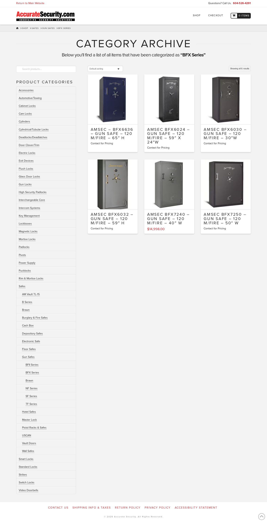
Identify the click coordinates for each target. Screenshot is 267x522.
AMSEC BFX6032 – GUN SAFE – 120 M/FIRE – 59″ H (112, 218)
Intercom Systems (29, 208)
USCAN (26, 435)
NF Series (32, 388)
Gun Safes (28, 357)
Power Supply (27, 263)
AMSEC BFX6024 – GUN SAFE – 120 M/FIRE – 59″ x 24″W (168, 136)
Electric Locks (27, 153)
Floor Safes (29, 349)
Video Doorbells (28, 490)
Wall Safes (28, 451)
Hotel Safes (29, 411)
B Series (27, 302)
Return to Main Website (30, 3)
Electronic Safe (31, 341)
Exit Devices (26, 160)
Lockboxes (25, 223)
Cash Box (28, 325)
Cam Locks (25, 113)
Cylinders (24, 121)
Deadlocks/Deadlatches (33, 137)
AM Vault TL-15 (31, 294)
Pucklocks (25, 270)
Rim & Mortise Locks (31, 278)
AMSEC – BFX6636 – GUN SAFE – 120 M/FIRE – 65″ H (112, 134)
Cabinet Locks (27, 106)
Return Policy (128, 507)
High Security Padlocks (33, 192)
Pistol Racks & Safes (34, 427)
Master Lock (29, 419)
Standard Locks (28, 467)
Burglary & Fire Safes (35, 317)
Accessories (26, 90)
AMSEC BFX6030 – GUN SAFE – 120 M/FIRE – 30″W (225, 134)
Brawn (26, 310)
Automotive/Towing (30, 98)
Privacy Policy (158, 507)
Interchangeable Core (32, 200)
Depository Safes (32, 333)
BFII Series (32, 364)
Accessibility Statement (196, 507)
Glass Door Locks (29, 176)
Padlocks (24, 247)
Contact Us (58, 507)
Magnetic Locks (28, 231)
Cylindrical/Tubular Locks (34, 129)
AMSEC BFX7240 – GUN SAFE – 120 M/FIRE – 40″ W (168, 218)
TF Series (31, 404)
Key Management (29, 215)
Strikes (23, 474)
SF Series (31, 396)
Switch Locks (26, 482)
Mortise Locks (27, 239)
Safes (22, 286)
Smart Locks (26, 459)
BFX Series (32, 372)
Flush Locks (26, 168)
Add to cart (171, 203)
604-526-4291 (242, 3)
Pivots (22, 255)
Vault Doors (29, 443)
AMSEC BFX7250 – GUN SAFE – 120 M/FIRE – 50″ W (225, 218)
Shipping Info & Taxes (92, 507)
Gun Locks (25, 184)
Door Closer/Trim (29, 145)
